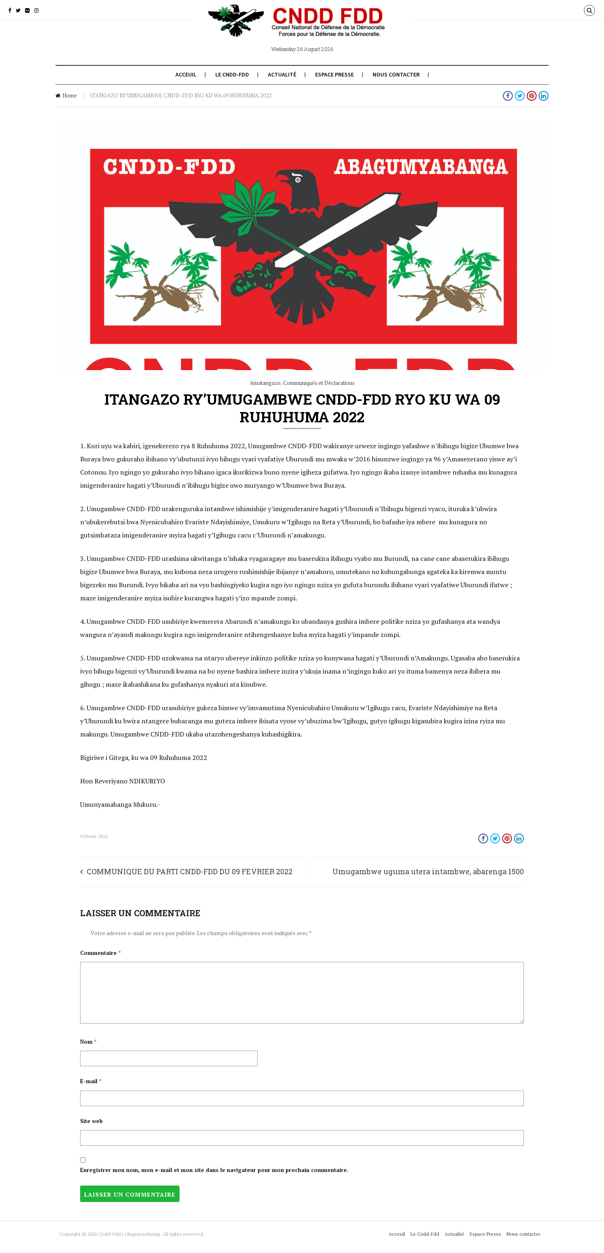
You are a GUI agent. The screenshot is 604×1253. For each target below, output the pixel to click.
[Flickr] (27, 10)
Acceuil (185, 74)
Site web (91, 1121)
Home (69, 95)
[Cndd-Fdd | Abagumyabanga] (302, 28)
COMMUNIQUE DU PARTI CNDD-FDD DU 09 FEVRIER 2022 (190, 871)
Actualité (282, 74)
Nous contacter (396, 74)
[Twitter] (18, 10)
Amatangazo (265, 383)
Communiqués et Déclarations (319, 383)
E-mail (90, 1081)
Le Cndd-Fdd (232, 74)
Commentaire (100, 953)
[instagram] (36, 10)
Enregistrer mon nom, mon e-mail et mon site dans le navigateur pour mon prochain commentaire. (214, 1170)
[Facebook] (9, 10)
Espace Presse (334, 74)
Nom (88, 1041)
